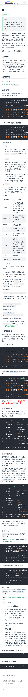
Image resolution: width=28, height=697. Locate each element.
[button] (2, 2)
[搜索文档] (24, 2)
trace (4, 690)
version (22, 690)
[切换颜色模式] (21, 2)
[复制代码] (23, 99)
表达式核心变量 (10, 326)
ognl (3, 594)
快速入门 (6, 85)
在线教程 (6, 15)
